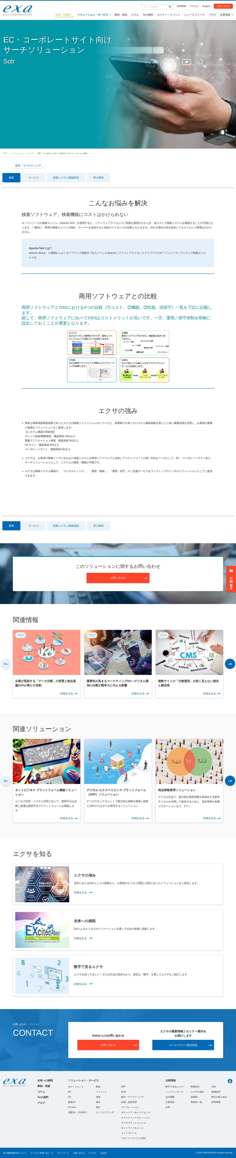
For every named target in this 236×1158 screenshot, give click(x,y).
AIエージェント (76, 1086)
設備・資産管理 (129, 1102)
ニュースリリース (194, 14)
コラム (135, 14)
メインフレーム (129, 1133)
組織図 (194, 1097)
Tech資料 (148, 14)
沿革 (168, 1107)
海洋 (98, 1107)
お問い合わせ (223, 6)
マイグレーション (130, 1107)
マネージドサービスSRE (133, 1138)
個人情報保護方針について (14, 1153)
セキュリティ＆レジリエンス (135, 1112)
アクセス (194, 6)
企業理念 (170, 1102)
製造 (98, 1086)
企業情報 (225, 14)
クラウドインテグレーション (135, 1117)
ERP (123, 1086)
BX (69, 1091)
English (206, 6)
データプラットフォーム (133, 1122)
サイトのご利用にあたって (41, 1153)
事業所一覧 (196, 1102)
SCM (123, 1091)
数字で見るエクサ (175, 1086)
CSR (213, 1086)
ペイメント (101, 1091)
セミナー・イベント (168, 14)
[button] (6, 664)
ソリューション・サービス (92, 14)
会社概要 (170, 1097)
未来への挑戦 (45, 1080)
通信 (98, 1102)
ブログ (212, 14)
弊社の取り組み (219, 1097)
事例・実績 (120, 14)
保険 (98, 1097)
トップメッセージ (175, 1091)
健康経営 (215, 1091)
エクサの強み (197, 1091)
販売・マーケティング (28, 165)
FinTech (72, 1107)
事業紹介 (195, 1086)
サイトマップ (63, 1153)
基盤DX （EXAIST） (78, 1112)
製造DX (72, 1102)
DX (69, 1097)
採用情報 (181, 6)
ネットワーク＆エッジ (132, 1128)
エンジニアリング (105, 1112)
